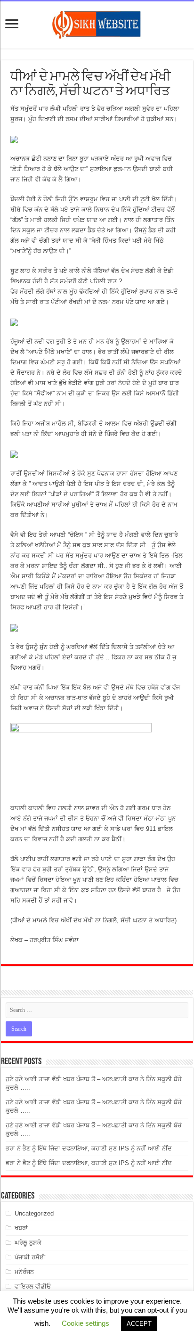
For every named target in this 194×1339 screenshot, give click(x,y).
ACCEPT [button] (139, 1323)
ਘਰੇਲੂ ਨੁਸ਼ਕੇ (28, 1242)
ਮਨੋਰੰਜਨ (24, 1271)
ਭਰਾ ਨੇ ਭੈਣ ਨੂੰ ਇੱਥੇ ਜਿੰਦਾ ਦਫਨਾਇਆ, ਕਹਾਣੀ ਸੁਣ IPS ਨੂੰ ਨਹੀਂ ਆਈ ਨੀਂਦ (89, 1148)
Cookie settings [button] (85, 1323)
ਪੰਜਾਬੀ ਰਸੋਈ (30, 1257)
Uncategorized (34, 1213)
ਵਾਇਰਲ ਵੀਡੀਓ (33, 1286)
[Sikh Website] (97, 23)
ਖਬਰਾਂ (21, 1228)
